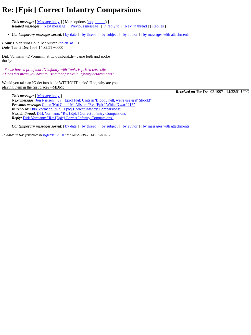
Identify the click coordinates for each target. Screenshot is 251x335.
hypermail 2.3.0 (53, 135)
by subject (109, 34)
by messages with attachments (166, 34)
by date (70, 34)
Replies (158, 26)
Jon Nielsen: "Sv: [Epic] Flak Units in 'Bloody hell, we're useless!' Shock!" (94, 100)
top (90, 22)
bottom (100, 22)
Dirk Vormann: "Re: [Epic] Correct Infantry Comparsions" (75, 109)
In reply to (111, 26)
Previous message (84, 26)
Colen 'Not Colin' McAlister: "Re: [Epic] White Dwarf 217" (88, 105)
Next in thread (136, 26)
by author (130, 34)
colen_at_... (69, 43)
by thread (89, 34)
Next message (54, 26)
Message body (48, 22)
